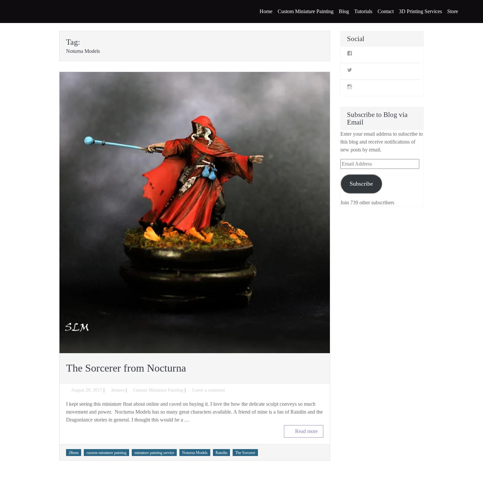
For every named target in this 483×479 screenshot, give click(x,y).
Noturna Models (195, 452)
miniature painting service (154, 452)
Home (266, 11)
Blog (344, 11)
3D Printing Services (420, 11)
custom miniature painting (106, 452)
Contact (386, 11)
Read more (306, 431)
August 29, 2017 (86, 390)
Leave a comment (208, 390)
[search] (469, 11)
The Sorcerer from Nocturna (126, 368)
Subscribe (361, 183)
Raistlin (221, 452)
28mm (74, 452)
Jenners (118, 390)
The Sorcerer (245, 452)
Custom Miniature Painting (306, 11)
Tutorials (363, 11)
